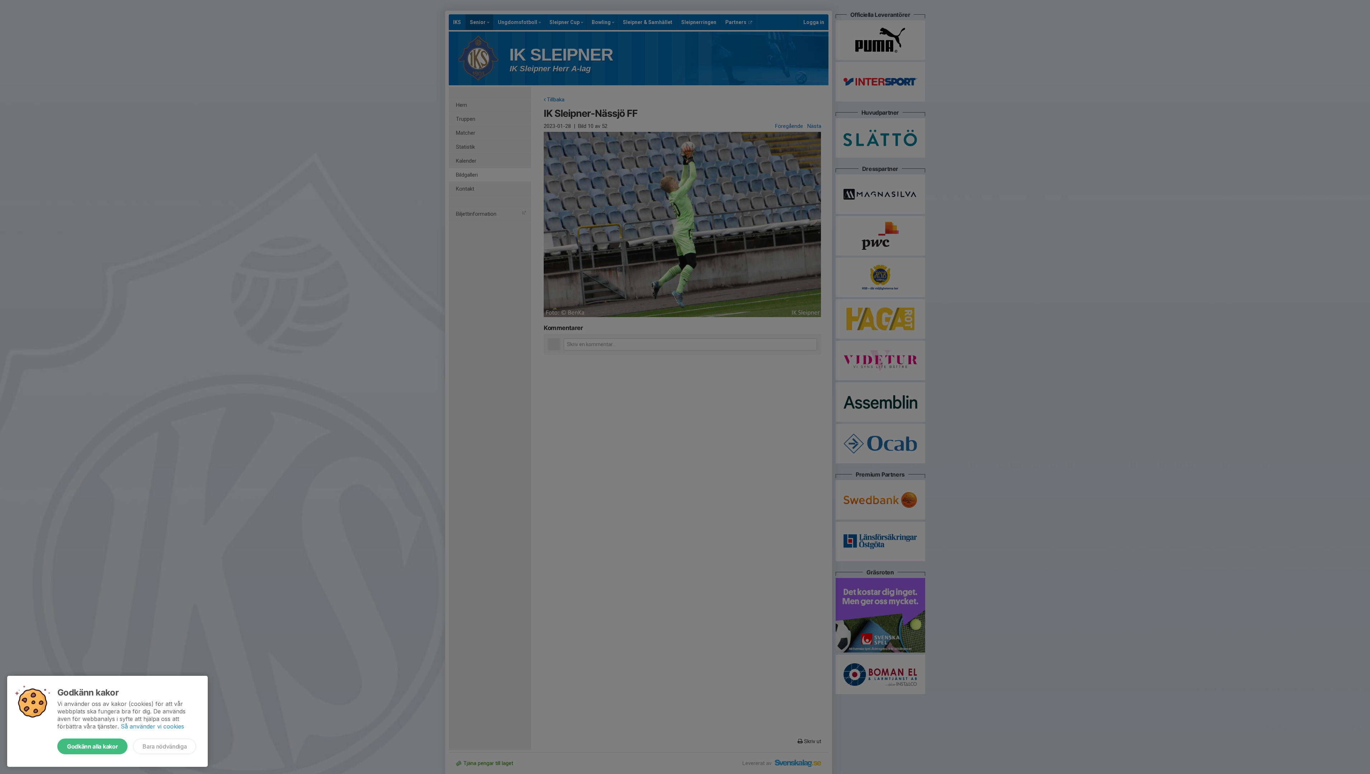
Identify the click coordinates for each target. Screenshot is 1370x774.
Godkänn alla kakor (92, 746)
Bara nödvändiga (165, 746)
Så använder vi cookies (152, 726)
